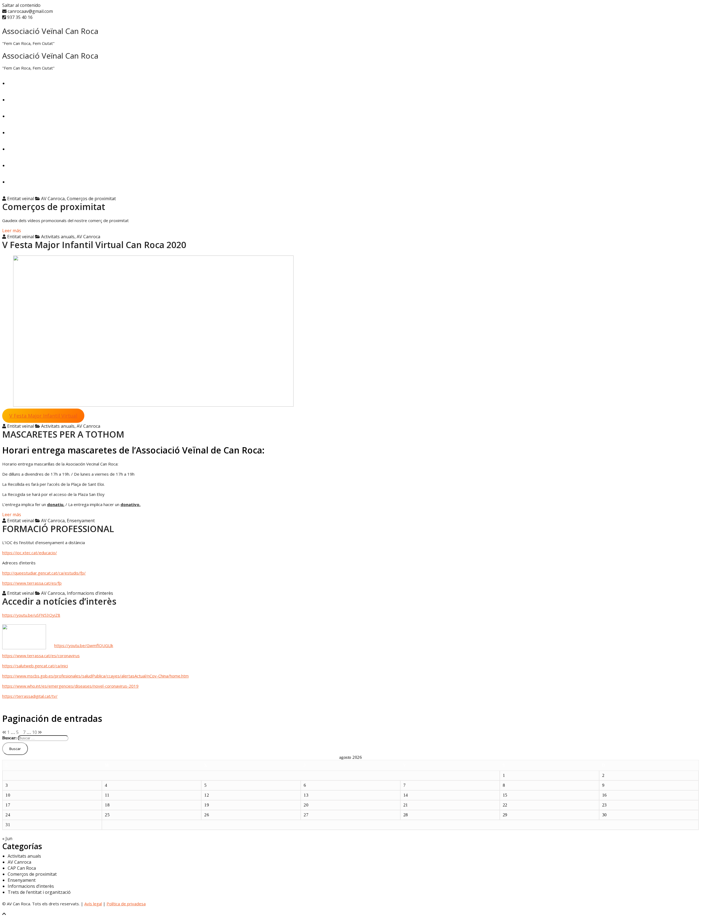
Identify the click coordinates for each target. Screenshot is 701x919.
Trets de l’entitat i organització (39, 165)
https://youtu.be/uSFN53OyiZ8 (31, 615)
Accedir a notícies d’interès (59, 601)
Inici (12, 83)
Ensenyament (22, 133)
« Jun (7, 838)
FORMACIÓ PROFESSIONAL (58, 529)
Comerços (18, 149)
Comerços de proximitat (91, 199)
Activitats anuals (57, 237)
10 (34, 732)
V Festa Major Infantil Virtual (43, 415)
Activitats (17, 100)
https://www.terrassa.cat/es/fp (32, 583)
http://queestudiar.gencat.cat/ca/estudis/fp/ (44, 573)
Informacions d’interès (90, 593)
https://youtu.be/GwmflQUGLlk (83, 645)
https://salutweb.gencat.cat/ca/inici (35, 665)
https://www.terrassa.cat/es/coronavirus (41, 655)
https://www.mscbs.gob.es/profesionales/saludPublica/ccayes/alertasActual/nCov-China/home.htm (95, 676)
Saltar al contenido (21, 5)
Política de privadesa (126, 903)
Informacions (21, 116)
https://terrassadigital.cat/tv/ (30, 696)
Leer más (11, 231)
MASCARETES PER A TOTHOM (63, 434)
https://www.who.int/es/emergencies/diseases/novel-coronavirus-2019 (70, 686)
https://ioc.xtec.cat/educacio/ (29, 552)
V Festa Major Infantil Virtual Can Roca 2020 (94, 245)
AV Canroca (53, 199)
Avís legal (93, 903)
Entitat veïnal (20, 199)
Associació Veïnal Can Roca (50, 31)
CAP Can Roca (22, 182)
